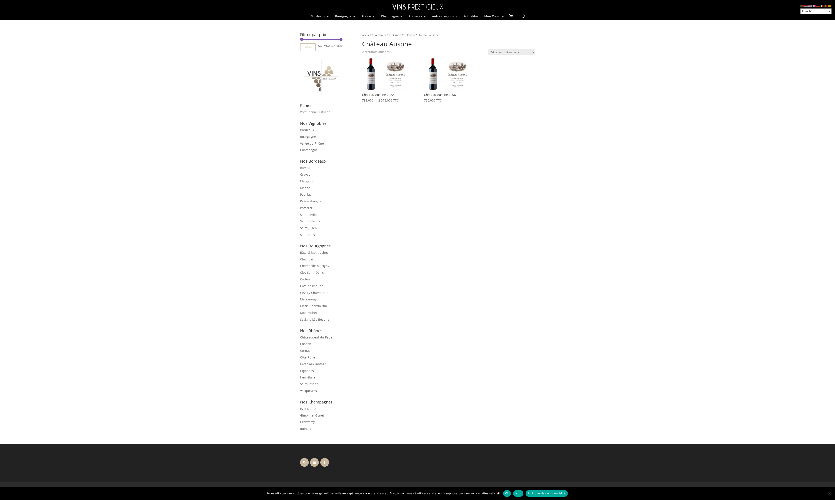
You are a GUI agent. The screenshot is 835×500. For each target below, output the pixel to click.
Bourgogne (343, 16)
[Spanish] (830, 6)
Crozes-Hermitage (313, 364)
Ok (507, 493)
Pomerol (306, 208)
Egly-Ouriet (308, 409)
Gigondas (307, 371)
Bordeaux (318, 16)
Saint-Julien (308, 228)
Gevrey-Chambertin (314, 293)
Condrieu (307, 344)
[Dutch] (806, 6)
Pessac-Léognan (311, 201)
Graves (305, 174)
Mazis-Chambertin (313, 306)
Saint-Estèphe (310, 221)
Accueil (366, 35)
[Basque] (802, 6)
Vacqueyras (308, 391)
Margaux (306, 181)
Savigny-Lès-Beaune (314, 319)
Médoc (305, 188)
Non (518, 493)
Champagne (390, 16)
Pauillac (305, 194)
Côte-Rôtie (307, 357)
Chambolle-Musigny (314, 266)
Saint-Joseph (309, 384)
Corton (305, 279)
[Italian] (822, 6)
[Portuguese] (826, 6)
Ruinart (305, 429)
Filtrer (308, 47)
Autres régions (443, 16)
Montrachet (308, 313)
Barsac (305, 168)
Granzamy (307, 422)
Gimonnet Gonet (312, 415)
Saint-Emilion (309, 215)
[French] (814, 6)
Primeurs (415, 16)
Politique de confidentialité (547, 493)
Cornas (305, 350)
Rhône (366, 16)
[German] (818, 6)
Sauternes (307, 235)
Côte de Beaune (311, 286)
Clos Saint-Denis (312, 272)
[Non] (829, 493)
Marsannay (308, 299)
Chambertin (308, 259)
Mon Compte (494, 16)
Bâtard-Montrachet (314, 252)
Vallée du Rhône (312, 143)
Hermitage (307, 377)
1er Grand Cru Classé (401, 35)
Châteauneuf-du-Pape (316, 337)
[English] (810, 6)
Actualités (471, 16)
